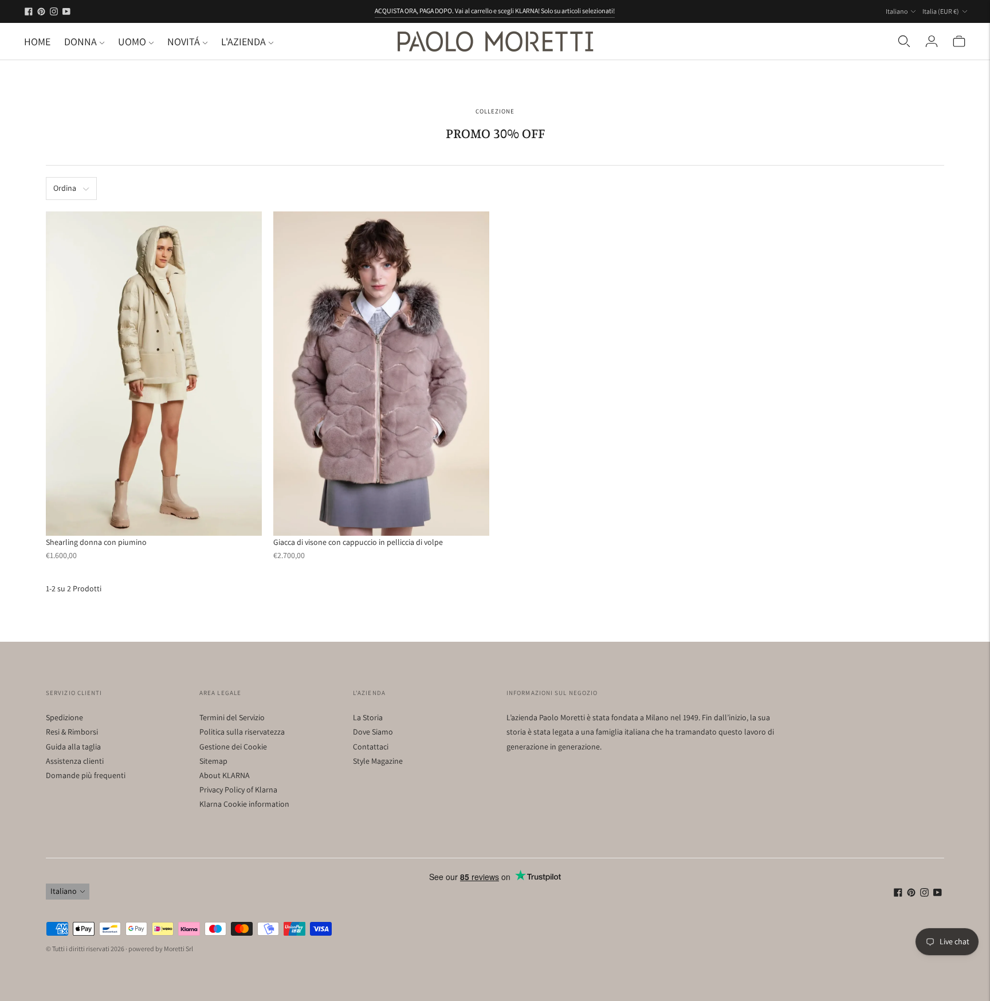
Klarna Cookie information (244, 804)
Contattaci (370, 746)
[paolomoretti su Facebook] (29, 11)
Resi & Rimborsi (72, 732)
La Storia (368, 717)
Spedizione (64, 717)
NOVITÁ (183, 41)
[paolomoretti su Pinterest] (41, 11)
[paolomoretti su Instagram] (54, 11)
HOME (37, 41)
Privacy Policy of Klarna (238, 789)
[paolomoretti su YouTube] (66, 11)
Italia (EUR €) (940, 11)
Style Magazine (378, 761)
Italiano (896, 11)
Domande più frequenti (85, 775)
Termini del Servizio (232, 717)
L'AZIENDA (243, 41)
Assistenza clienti (75, 761)
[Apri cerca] (904, 41)
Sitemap (213, 761)
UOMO (132, 41)
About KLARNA (224, 775)
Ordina (64, 188)
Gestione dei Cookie (233, 746)
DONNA (80, 41)
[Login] (932, 41)
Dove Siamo (373, 732)
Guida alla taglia (73, 746)
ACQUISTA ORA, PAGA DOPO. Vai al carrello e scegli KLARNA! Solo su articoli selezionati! (495, 10)
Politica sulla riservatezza (242, 732)
